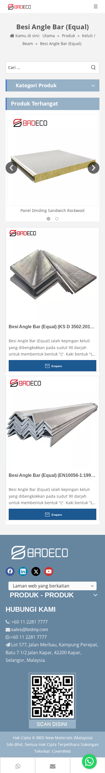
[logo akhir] (40, 551)
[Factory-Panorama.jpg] (53, 701)
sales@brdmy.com (29, 629)
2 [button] (57, 219)
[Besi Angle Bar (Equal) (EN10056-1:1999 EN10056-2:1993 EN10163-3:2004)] (52, 422)
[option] (52, 164)
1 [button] (48, 219)
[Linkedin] (22, 571)
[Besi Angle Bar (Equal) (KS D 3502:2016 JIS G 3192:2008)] (52, 273)
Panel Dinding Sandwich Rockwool (52, 210)
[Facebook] (10, 571)
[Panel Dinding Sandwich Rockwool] (52, 160)
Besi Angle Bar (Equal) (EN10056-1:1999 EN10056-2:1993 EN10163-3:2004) (52, 475)
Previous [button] (11, 168)
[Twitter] (35, 571)
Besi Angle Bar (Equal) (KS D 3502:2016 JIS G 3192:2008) (52, 326)
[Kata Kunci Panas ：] (93, 67)
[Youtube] (48, 571)
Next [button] (93, 168)
